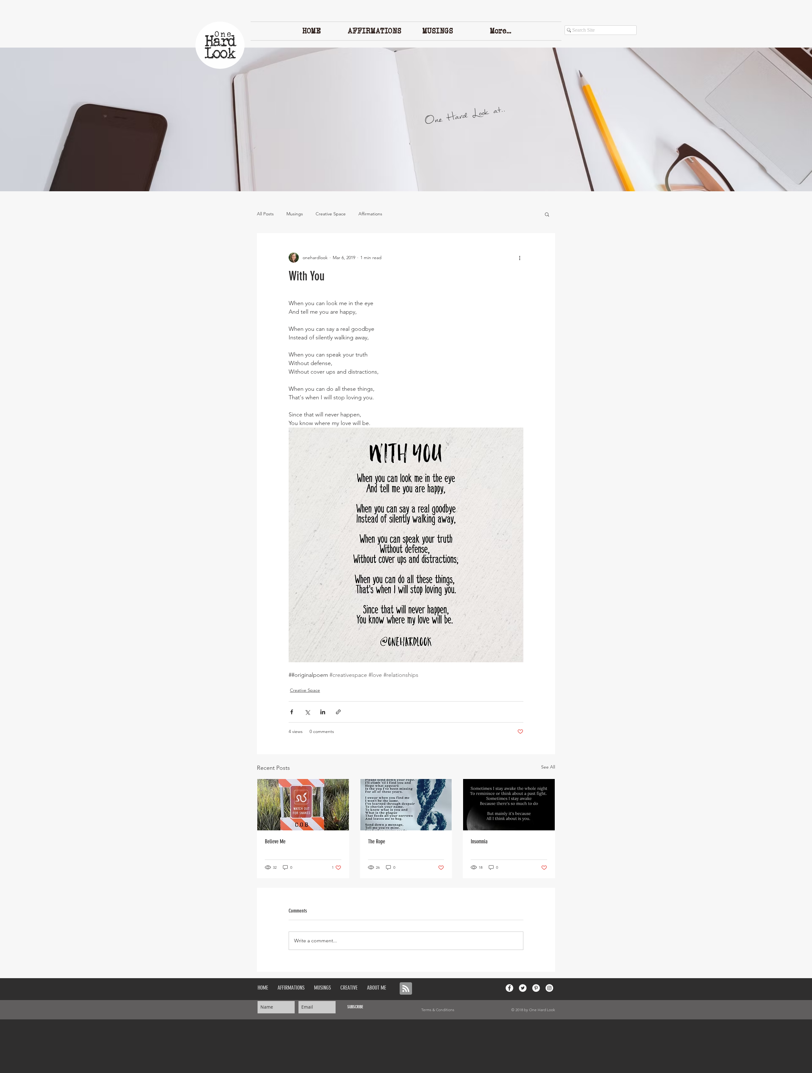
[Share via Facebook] (292, 712)
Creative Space (331, 214)
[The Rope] (406, 804)
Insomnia (479, 841)
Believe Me (275, 841)
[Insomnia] (509, 804)
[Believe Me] (303, 804)
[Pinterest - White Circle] (536, 988)
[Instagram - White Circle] (549, 988)
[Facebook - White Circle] (509, 988)
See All (548, 767)
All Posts (265, 214)
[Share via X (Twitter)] (307, 712)
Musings (294, 214)
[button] (547, 214)
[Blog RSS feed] (406, 988)
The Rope (376, 841)
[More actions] (519, 257)
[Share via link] (338, 712)
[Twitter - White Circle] (523, 988)
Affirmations (370, 214)
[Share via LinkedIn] (323, 712)
